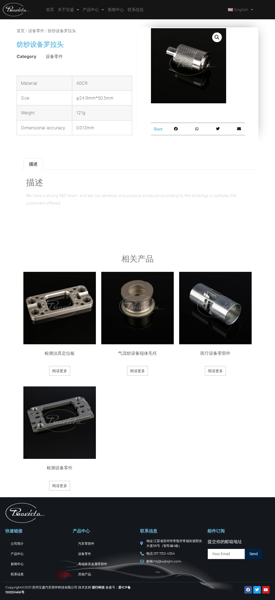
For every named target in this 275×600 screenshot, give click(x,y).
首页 (50, 9)
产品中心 (91, 9)
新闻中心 (116, 9)
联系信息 (136, 9)
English (241, 9)
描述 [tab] (33, 164)
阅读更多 (59, 371)
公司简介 (17, 544)
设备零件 (36, 30)
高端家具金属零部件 (92, 564)
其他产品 (84, 574)
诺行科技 (98, 587)
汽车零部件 (86, 544)
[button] (268, 9)
